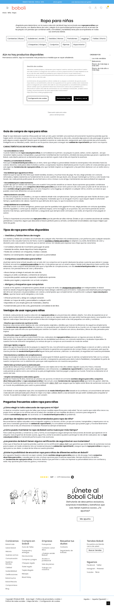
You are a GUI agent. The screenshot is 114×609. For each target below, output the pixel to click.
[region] (58, 82)
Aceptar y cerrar (81, 98)
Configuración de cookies (37, 98)
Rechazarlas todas (64, 98)
